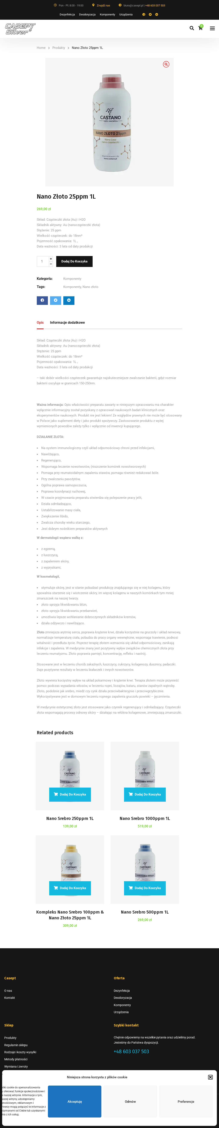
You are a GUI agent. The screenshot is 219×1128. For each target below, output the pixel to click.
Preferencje (186, 1102)
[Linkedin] (68, 300)
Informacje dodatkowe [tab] (67, 323)
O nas (8, 990)
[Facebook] (42, 300)
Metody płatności (15, 1059)
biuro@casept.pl (125, 1060)
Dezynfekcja (67, 14)
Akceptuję (75, 1102)
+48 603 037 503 (155, 5)
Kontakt (9, 997)
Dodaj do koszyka (74, 261)
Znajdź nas (103, 5)
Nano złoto (90, 287)
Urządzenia (126, 14)
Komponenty (107, 14)
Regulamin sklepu (16, 1045)
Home (41, 48)
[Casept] (20, 29)
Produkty (58, 48)
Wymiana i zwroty (16, 1066)
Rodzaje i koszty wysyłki (20, 1052)
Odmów (130, 1102)
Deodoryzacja (87, 14)
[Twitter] (55, 300)
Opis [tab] (40, 323)
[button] (210, 1077)
